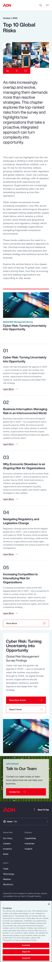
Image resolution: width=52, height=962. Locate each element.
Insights (28, 848)
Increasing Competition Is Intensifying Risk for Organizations (20, 578)
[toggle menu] (47, 5)
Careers (6, 843)
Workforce (8, 884)
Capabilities (30, 838)
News (5, 853)
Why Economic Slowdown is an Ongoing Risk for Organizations (24, 466)
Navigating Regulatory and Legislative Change (21, 521)
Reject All (26, 952)
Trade (5, 868)
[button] (26, 700)
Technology (8, 873)
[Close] (49, 904)
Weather (7, 879)
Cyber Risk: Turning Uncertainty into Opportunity (24, 327)
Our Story (7, 838)
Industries (29, 843)
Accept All (26, 958)
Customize (26, 945)
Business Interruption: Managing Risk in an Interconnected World (25, 411)
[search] (40, 5)
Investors (7, 848)
